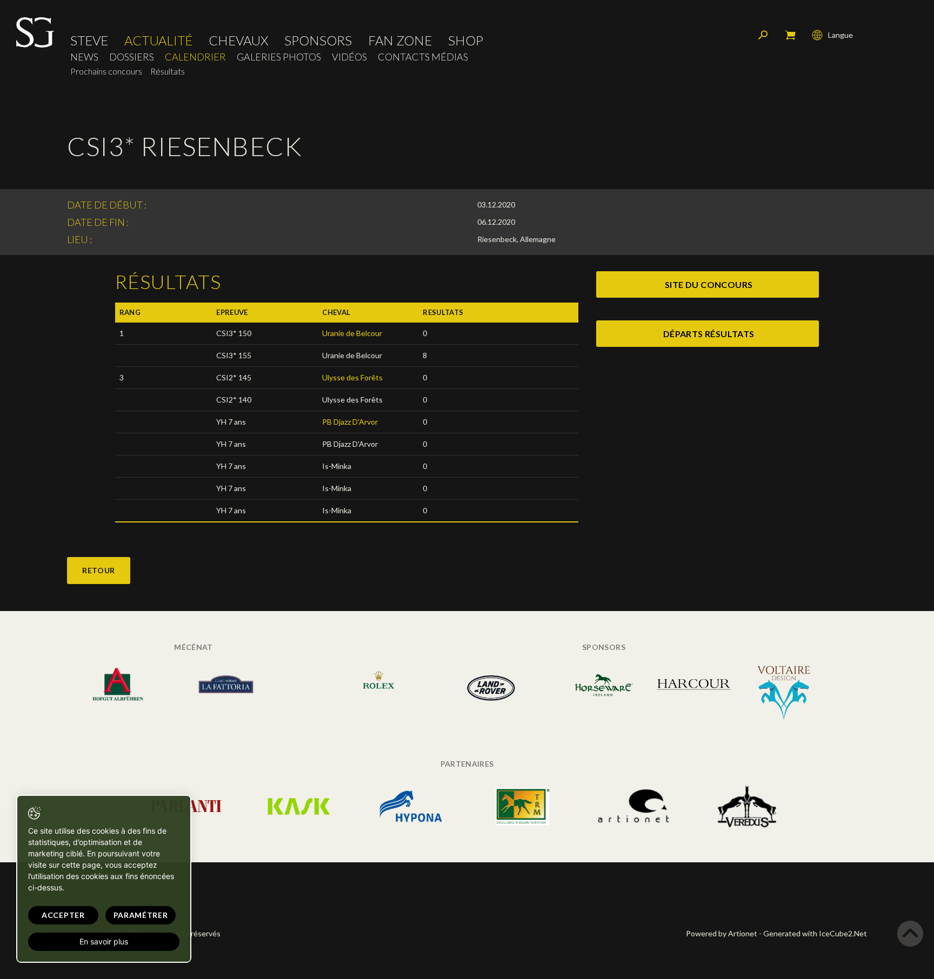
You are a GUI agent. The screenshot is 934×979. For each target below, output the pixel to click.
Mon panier (790, 35)
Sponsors (318, 40)
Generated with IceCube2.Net (815, 933)
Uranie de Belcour (352, 333)
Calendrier (195, 57)
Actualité (158, 40)
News (84, 57)
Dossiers (131, 57)
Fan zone (400, 40)
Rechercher (763, 35)
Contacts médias (423, 57)
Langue (840, 34)
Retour (98, 570)
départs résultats (709, 333)
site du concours (708, 284)
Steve (89, 40)
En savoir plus (103, 941)
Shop (465, 40)
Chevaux (238, 40)
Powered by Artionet (721, 933)
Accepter (63, 915)
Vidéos (349, 57)
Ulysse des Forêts (352, 377)
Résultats (167, 71)
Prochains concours (106, 71)
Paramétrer (141, 915)
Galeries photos (279, 57)
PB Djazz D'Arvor (350, 421)
